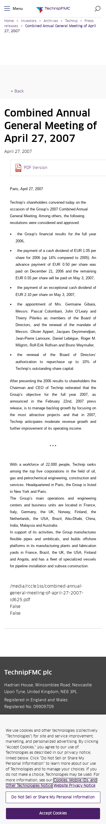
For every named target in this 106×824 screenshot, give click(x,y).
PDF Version (35, 168)
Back (19, 91)
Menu (8, 8)
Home (9, 21)
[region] (53, 769)
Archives (51, 21)
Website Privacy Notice (74, 786)
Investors (28, 21)
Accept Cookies (53, 813)
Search (97, 8)
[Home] (53, 8)
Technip (71, 21)
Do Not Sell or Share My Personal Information (53, 797)
